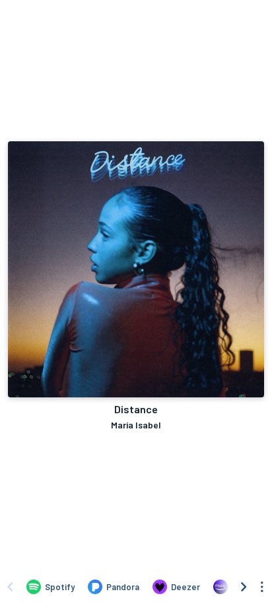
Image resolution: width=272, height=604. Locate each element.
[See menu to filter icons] (262, 586)
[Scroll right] (243, 586)
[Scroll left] (9, 586)
